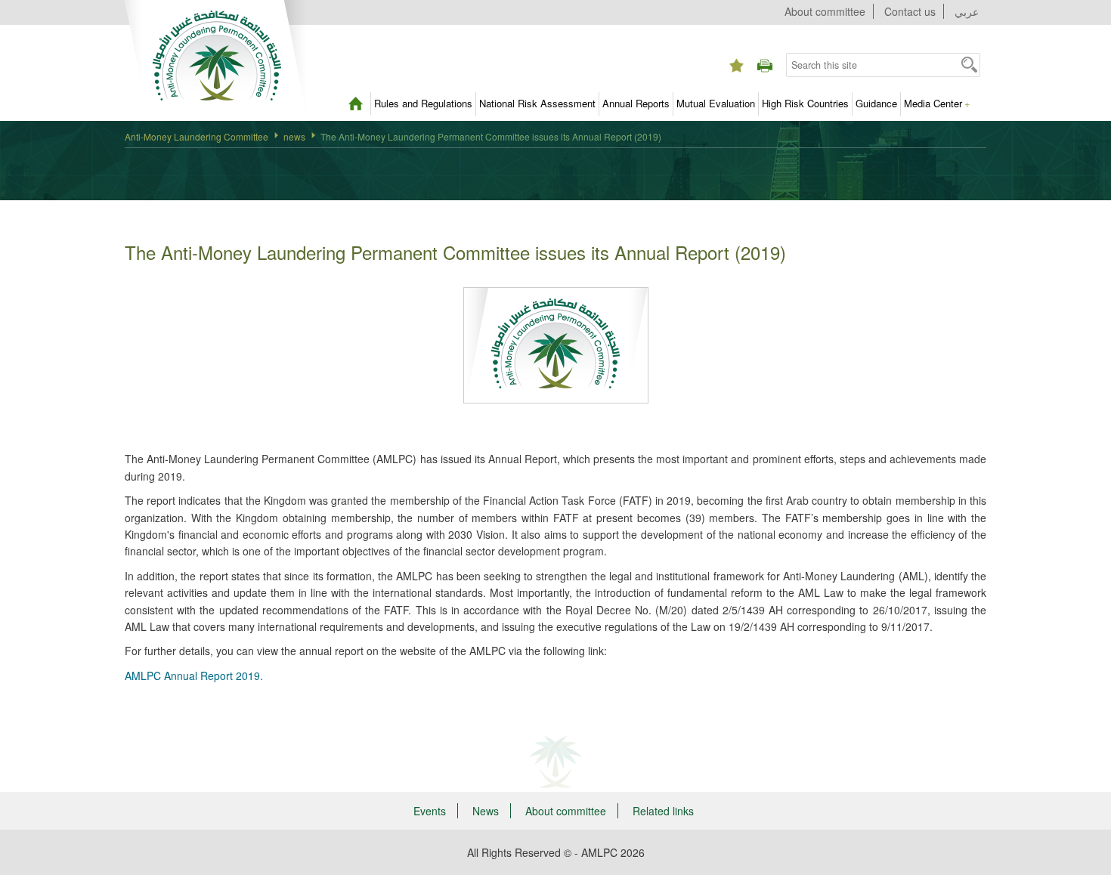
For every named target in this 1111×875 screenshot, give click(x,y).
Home (355, 103)
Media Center (937, 103)
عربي (967, 11)
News (485, 810)
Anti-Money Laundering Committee (196, 136)
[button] (969, 64)
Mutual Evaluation (715, 103)
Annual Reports (636, 103)
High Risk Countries (805, 103)
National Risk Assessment (537, 103)
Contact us (910, 11)
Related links (663, 810)
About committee (825, 11)
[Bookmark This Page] (736, 52)
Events (429, 810)
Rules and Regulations (423, 103)
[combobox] (872, 65)
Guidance (876, 103)
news (294, 136)
